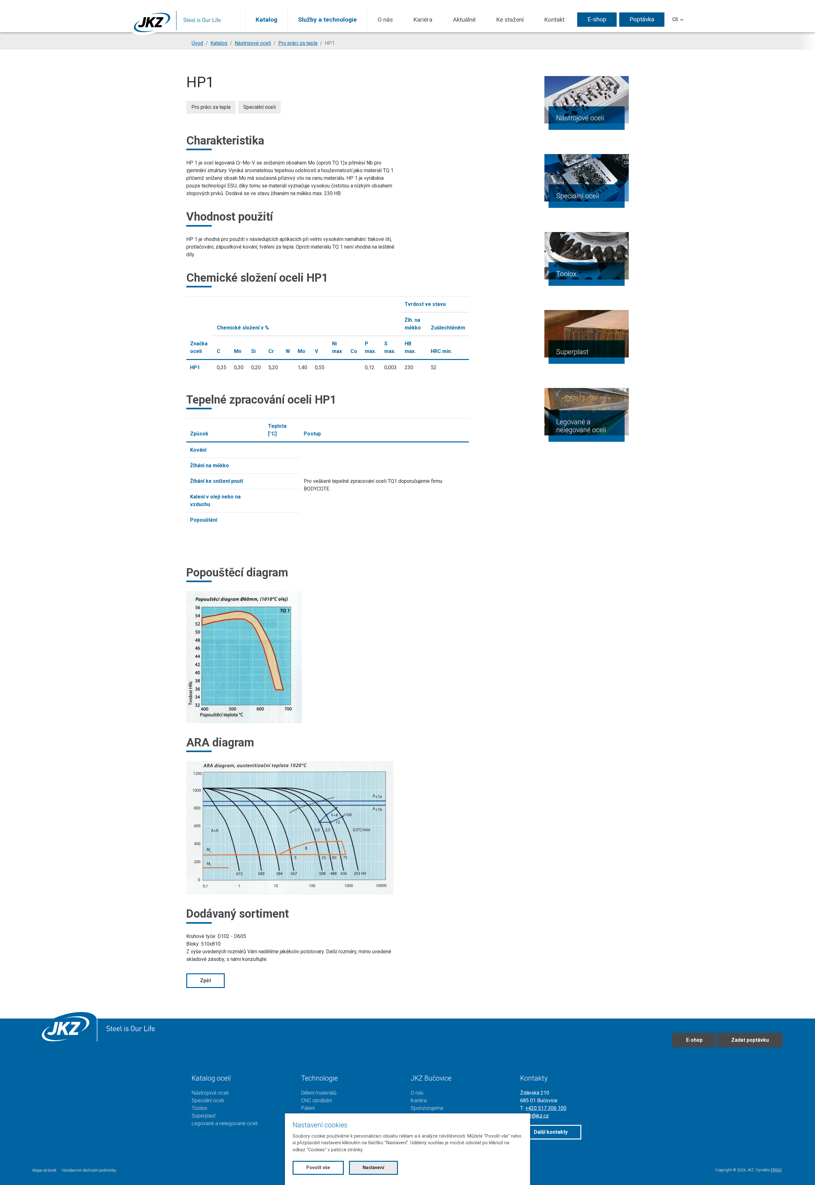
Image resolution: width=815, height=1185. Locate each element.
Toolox (566, 274)
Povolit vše (318, 1167)
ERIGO (776, 1170)
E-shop (694, 1040)
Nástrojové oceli (580, 118)
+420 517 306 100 (545, 1108)
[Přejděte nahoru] (801, 1171)
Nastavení (373, 1167)
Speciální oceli (577, 196)
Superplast (572, 352)
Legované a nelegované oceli (581, 426)
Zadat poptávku (750, 1040)
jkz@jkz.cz (537, 1116)
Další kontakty (551, 1132)
